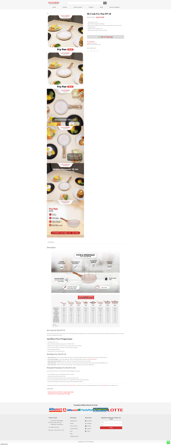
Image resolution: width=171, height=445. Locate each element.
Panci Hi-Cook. (73, 385)
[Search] (105, 3)
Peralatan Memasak (94, 43)
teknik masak (91, 359)
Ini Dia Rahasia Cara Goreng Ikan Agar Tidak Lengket (59, 393)
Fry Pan (90, 44)
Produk (65, 7)
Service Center (78, 7)
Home (54, 7)
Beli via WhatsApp (106, 37)
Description (51, 242)
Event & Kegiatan (114, 7)
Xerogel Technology (73, 347)
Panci (93, 44)
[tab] (51, 242)
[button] (4, 444)
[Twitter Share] (91, 51)
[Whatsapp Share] (97, 51)
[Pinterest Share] (94, 51)
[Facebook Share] (88, 51)
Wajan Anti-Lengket (97, 44)
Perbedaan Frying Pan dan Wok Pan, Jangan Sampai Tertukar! (61, 392)
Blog (101, 7)
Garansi (91, 7)
